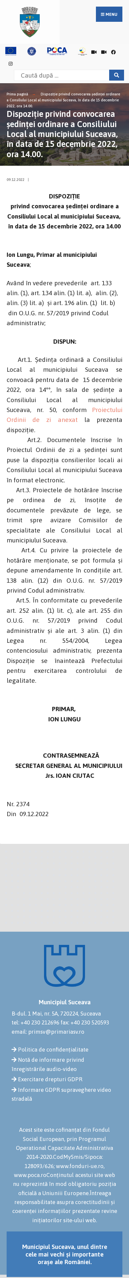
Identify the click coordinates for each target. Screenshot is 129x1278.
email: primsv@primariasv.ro (48, 1031)
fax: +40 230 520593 (85, 1022)
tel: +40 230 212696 (35, 1022)
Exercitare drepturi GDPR (50, 1079)
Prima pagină (17, 94)
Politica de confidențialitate (53, 1049)
